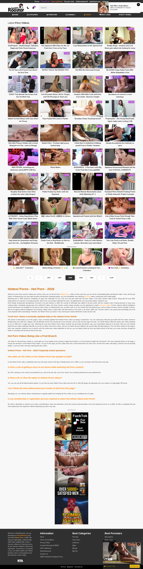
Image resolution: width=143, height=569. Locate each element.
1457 (48, 278)
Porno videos (68, 319)
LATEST (88, 15)
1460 (81, 278)
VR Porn (63, 567)
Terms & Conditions (47, 540)
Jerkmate (105, 1)
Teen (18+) (76, 540)
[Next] (101, 277)
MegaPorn (70, 567)
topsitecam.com (95, 1)
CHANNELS (71, 15)
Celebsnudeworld (82, 1)
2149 (111, 278)
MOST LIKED (105, 15)
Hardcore (75, 542)
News (42, 537)
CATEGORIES (33, 15)
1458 (59, 278)
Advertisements (45, 551)
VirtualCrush (45, 1)
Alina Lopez (109, 540)
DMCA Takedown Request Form (51, 557)
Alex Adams (109, 537)
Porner (37, 1)
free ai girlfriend (56, 1)
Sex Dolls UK (78, 567)
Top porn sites (69, 1)
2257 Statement (45, 548)
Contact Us (44, 554)
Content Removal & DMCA (49, 545)
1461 (91, 278)
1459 (70, 278)
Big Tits (75, 551)
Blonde (74, 548)
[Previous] (39, 277)
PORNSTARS (52, 15)
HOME (16, 15)
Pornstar (75, 537)
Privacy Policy (45, 542)
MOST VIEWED (126, 15)
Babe (74, 545)
